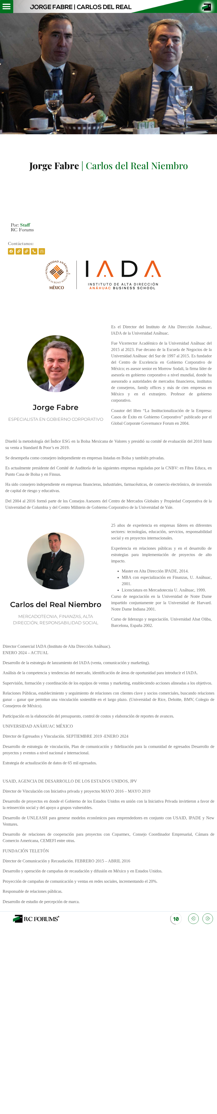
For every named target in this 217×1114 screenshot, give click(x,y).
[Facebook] (11, 251)
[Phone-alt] (34, 251)
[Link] (19, 251)
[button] (6, 6)
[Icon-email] (42, 251)
